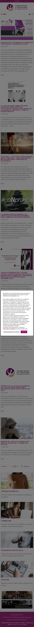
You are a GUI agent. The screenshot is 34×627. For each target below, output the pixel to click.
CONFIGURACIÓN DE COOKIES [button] (11, 332)
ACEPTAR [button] (24, 332)
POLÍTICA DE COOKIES (9, 329)
